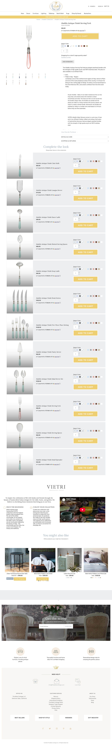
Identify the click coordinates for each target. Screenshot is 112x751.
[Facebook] (43, 729)
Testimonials (92, 698)
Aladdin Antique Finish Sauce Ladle (48, 217)
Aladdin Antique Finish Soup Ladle (48, 271)
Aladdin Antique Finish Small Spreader (49, 460)
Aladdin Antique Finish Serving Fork (48, 406)
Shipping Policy (55, 698)
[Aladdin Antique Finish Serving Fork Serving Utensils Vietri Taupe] (6, 82)
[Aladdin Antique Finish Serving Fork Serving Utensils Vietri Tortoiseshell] (26, 82)
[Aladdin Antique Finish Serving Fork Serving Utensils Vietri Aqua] (13, 76)
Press (92, 700)
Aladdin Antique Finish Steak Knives (48, 298)
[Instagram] (57, 729)
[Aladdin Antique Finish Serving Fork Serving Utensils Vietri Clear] (32, 76)
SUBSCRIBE (68, 626)
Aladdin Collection (47, 19)
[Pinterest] (63, 729)
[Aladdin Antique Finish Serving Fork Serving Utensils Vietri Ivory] (39, 76)
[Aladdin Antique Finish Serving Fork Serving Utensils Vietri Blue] (19, 76)
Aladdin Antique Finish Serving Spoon (49, 433)
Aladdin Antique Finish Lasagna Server (49, 190)
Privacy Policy (56, 708)
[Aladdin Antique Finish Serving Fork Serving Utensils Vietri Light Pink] (28, 47)
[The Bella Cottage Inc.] (56, 2)
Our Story (92, 696)
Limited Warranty (56, 706)
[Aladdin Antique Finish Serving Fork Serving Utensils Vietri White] (13, 82)
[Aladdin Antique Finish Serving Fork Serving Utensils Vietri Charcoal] (26, 76)
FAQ (56, 710)
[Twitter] (50, 729)
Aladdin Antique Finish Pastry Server (48, 352)
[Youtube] (70, 729)
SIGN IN (100, 6)
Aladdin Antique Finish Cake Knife (47, 163)
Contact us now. (66, 57)
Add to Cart (80, 36)
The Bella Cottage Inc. (53, 742)
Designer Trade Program (56, 704)
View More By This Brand (68, 132)
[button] (85, 31)
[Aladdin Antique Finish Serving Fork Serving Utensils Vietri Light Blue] (45, 76)
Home (38, 19)
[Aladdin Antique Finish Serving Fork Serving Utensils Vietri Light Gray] (6, 76)
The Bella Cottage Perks (56, 702)
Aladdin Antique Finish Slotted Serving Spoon (51, 244)
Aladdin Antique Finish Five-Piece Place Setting (52, 325)
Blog (92, 702)
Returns (56, 696)
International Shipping (55, 700)
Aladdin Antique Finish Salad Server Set (49, 379)
